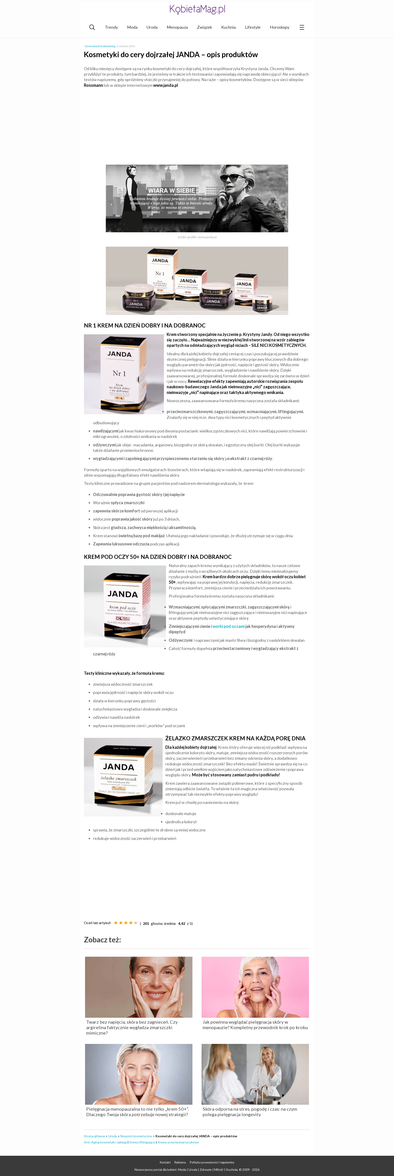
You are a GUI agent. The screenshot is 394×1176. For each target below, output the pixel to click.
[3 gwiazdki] (126, 922)
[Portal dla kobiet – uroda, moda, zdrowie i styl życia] (197, 9)
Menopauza (177, 27)
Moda (132, 27)
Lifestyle (253, 27)
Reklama (180, 1162)
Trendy (111, 27)
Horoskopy (279, 27)
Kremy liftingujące (142, 1142)
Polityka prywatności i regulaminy (212, 1162)
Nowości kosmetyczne (136, 1136)
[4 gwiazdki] (131, 922)
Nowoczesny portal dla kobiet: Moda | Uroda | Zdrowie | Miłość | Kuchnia (186, 1169)
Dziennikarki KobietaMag (100, 46)
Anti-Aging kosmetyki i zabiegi (105, 1142)
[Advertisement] (197, 124)
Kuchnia (228, 27)
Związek (204, 27)
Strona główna (94, 1136)
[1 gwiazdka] (116, 922)
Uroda (152, 27)
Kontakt (165, 1162)
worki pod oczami (229, 626)
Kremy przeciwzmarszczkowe (178, 1142)
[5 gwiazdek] (136, 922)
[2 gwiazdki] (121, 922)
